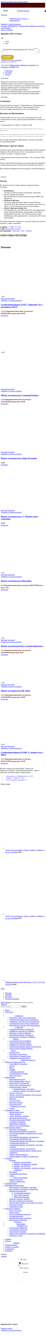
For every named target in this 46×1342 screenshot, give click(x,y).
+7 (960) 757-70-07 (8, 5)
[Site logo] (23, 11)
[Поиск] (43, 11)
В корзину (7, 57)
